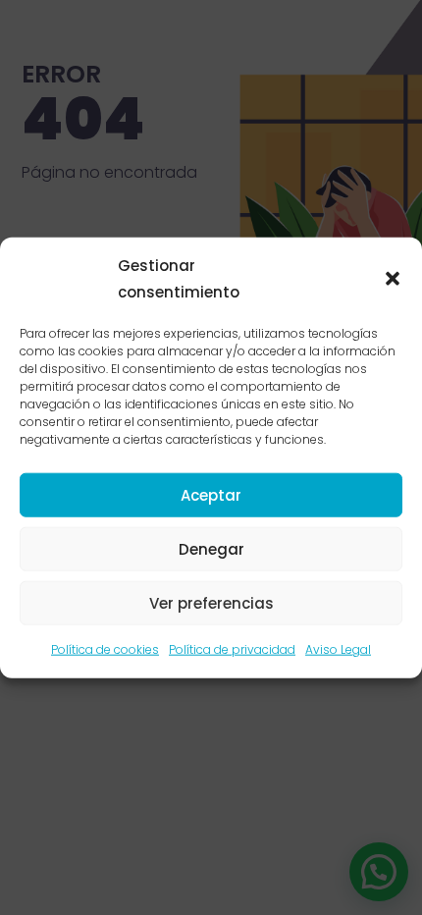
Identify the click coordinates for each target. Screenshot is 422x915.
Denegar (211, 549)
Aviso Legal (338, 649)
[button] (392, 279)
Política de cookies (105, 649)
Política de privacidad (232, 649)
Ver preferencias (211, 603)
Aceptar (211, 495)
